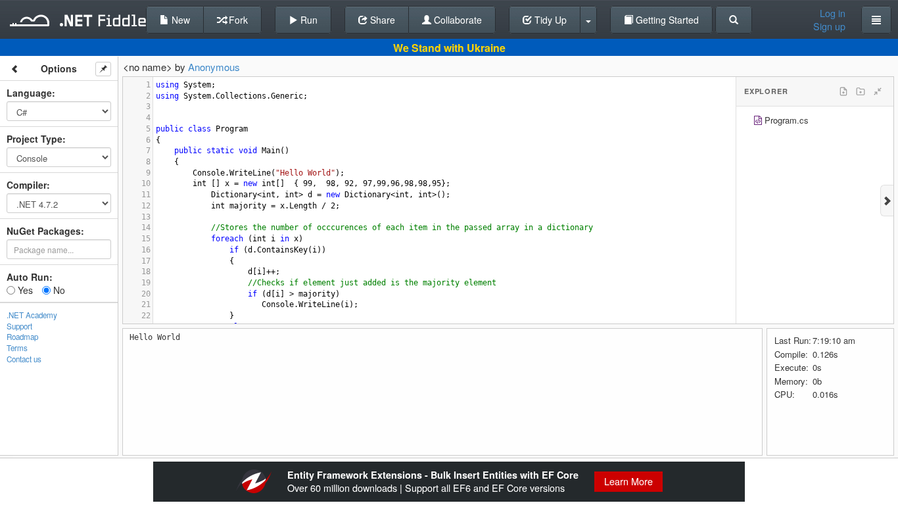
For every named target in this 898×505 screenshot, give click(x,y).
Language (29, 92)
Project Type (34, 138)
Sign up (829, 26)
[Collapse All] (878, 91)
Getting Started (666, 19)
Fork (237, 19)
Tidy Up (549, 19)
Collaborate (456, 19)
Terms (17, 348)
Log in (832, 13)
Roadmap (22, 336)
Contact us (24, 359)
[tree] (814, 122)
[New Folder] (860, 91)
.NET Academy (32, 315)
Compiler (27, 184)
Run (308, 19)
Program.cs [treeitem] (787, 120)
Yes (24, 290)
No (58, 290)
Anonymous (214, 67)
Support (19, 326)
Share (381, 19)
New (179, 19)
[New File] (843, 91)
